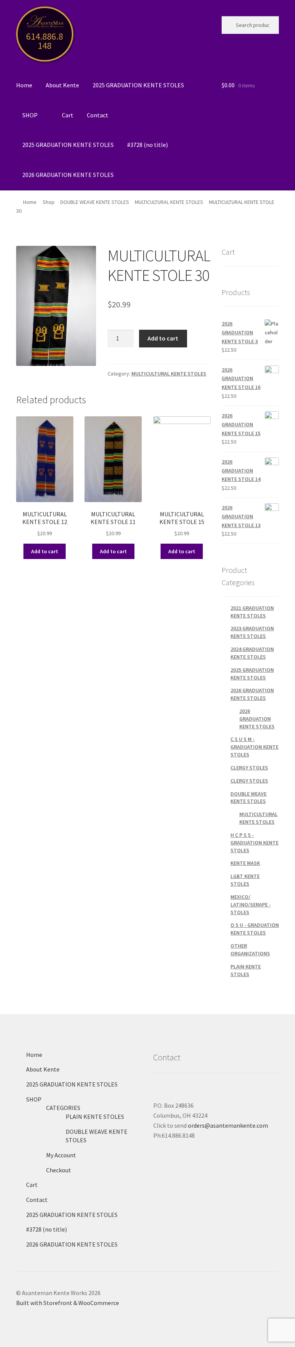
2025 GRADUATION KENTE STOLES (138, 85)
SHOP (30, 115)
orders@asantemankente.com (228, 1125)
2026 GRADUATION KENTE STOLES (68, 175)
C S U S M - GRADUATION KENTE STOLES (254, 747)
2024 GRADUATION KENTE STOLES (252, 653)
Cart (67, 115)
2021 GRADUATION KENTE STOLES (252, 611)
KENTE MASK (245, 863)
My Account (61, 1155)
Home (24, 85)
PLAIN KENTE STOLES (245, 970)
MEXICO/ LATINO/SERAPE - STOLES (250, 904)
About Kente (62, 85)
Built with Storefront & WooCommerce (67, 1303)
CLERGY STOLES (249, 767)
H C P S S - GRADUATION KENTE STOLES (254, 842)
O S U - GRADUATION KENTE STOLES (254, 928)
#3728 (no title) (147, 145)
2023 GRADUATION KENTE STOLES (252, 632)
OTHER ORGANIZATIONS (250, 949)
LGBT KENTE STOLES (245, 880)
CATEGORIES (63, 1108)
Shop (49, 202)
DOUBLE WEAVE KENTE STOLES (94, 202)
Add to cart (163, 338)
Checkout (58, 1170)
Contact (97, 115)
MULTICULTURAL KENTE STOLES (169, 202)
